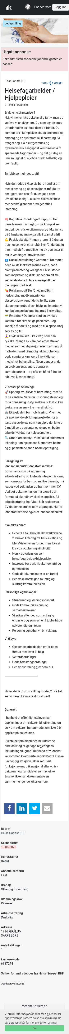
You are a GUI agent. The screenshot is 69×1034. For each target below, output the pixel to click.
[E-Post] (47, 808)
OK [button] (34, 1028)
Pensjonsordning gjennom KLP (33, 667)
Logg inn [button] (61, 7)
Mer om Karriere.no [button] (34, 1006)
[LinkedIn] (21, 808)
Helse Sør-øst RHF (13, 833)
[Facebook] (9, 808)
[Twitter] (34, 808)
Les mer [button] (52, 1022)
